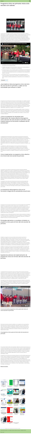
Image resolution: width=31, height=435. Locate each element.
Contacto (13, 430)
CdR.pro (2, 1)
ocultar (6, 80)
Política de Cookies (17, 430)
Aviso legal (9, 430)
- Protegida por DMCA (23, 430)
